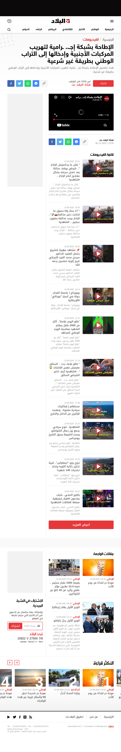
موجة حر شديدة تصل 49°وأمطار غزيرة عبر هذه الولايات (31, 697)
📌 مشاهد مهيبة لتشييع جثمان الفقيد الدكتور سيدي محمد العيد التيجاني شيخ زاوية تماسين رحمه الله (64, 257)
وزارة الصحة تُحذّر (70, 693)
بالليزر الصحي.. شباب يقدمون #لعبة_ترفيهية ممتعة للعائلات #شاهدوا (65, 498)
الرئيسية (109, 29)
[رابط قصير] (44, 83)
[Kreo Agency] (111, 726)
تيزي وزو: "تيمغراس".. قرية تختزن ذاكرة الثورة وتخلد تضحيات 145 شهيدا (64, 466)
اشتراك (103, 83)
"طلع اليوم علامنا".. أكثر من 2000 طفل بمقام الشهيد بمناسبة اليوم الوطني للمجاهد (66, 327)
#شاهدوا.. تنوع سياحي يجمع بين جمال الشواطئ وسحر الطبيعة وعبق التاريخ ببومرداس (64, 432)
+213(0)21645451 (19, 726)
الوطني (95, 29)
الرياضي (52, 29)
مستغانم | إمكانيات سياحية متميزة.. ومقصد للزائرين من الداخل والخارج (65, 410)
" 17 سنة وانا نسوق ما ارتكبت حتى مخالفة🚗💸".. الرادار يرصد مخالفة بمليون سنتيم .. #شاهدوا (64, 216)
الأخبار (82, 29)
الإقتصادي (67, 29)
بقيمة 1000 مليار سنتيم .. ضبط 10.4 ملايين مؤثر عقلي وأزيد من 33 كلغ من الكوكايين (65, 588)
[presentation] (16, 662)
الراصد (39, 29)
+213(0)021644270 (41, 726)
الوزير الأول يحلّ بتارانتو (67, 620)
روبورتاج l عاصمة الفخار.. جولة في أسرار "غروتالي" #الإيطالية (65, 296)
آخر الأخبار (75, 689)
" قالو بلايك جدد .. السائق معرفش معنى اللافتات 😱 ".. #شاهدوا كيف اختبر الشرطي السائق (64, 369)
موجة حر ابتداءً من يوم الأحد (101, 584)
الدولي (26, 29)
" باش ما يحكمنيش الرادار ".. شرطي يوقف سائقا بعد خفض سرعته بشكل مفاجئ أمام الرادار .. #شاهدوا (65, 172)
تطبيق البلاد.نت (74, 716)
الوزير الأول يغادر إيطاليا (66, 607)
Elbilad (60, 21)
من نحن (94, 716)
